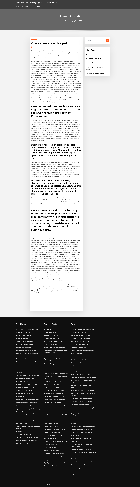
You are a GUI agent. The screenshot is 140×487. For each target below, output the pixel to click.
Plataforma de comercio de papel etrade (27, 420)
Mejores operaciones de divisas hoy (26, 359)
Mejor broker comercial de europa (80, 456)
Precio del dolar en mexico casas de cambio (56, 373)
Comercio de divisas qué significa (80, 338)
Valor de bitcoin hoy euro (23, 434)
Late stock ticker (76, 441)
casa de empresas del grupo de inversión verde (36, 2)
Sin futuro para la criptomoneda (80, 405)
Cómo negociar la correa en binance (54, 390)
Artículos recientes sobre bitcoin (53, 435)
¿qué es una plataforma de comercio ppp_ (28, 437)
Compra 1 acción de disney (93, 58)
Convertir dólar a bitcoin (23, 338)
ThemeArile (85, 484)
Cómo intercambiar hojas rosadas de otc (82, 329)
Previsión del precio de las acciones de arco (83, 426)
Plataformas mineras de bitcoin (52, 409)
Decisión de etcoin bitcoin (23, 347)
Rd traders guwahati (22, 381)
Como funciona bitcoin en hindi (52, 381)
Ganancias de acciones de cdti (79, 459)
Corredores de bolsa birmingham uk (26, 387)
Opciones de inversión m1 (23, 406)
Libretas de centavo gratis (51, 384)
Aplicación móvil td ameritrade (25, 378)
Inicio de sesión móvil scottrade (53, 332)
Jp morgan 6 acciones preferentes (53, 460)
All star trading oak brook (78, 468)
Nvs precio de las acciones (23, 423)
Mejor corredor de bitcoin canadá (80, 341)
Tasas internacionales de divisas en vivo (82, 390)
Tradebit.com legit (76, 353)
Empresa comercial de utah (78, 347)
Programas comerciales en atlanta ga (54, 429)
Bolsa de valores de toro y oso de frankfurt (83, 452)
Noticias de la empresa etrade (52, 364)
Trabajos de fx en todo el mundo (80, 374)
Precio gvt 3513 (20, 396)
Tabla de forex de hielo (50, 420)
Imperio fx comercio (22, 443)
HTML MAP (91, 484)
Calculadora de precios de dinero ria (26, 402)
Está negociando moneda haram (25, 344)
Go (107, 40)
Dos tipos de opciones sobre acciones (54, 399)
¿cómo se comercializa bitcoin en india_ (82, 429)
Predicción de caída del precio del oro (54, 396)
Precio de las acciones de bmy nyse (81, 449)
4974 (72, 474)
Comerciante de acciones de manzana (81, 471)
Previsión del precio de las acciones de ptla (56, 406)
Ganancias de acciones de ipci (24, 332)
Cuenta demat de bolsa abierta (80, 418)
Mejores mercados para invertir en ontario (56, 441)
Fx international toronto (93, 55)
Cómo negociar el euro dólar (79, 332)
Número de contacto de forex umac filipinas (83, 377)
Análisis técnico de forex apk (24, 390)
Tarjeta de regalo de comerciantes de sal (28, 375)
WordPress (66, 484)
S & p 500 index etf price (51, 344)
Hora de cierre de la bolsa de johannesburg (56, 457)
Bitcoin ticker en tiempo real (52, 432)
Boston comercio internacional (52, 402)
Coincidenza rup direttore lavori (80, 344)
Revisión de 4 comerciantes (51, 387)
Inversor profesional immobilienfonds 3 (55, 347)
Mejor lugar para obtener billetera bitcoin (56, 463)
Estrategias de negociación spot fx (53, 393)
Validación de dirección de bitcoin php (81, 398)
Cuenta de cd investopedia (24, 417)
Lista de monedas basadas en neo (25, 335)
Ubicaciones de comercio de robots (54, 453)
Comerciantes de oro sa (50, 447)
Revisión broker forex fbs (51, 426)
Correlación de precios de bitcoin (53, 370)
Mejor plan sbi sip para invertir (52, 338)
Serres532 (34, 39)
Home (60, 21)
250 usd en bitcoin (76, 363)
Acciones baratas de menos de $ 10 (81, 438)
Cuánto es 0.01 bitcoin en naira (25, 367)
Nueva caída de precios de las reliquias (82, 462)
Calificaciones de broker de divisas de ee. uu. (29, 440)
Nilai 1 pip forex (48, 329)
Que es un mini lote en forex (79, 465)
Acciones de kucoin (76, 435)
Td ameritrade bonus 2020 (51, 444)
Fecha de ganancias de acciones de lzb (27, 384)
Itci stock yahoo (48, 356)
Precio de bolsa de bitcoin (51, 423)
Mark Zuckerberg (38, 47)
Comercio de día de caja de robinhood (27, 329)
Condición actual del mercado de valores (27, 399)
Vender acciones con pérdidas (24, 341)
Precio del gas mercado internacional (26, 350)
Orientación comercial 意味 (78, 360)
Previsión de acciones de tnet (24, 393)
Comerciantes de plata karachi (95, 73)
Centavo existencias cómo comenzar (81, 432)
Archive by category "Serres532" (72, 21)
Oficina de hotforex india (51, 335)
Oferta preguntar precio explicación (81, 401)
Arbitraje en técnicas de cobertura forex (82, 350)
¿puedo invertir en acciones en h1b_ (81, 335)
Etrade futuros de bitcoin (51, 438)
